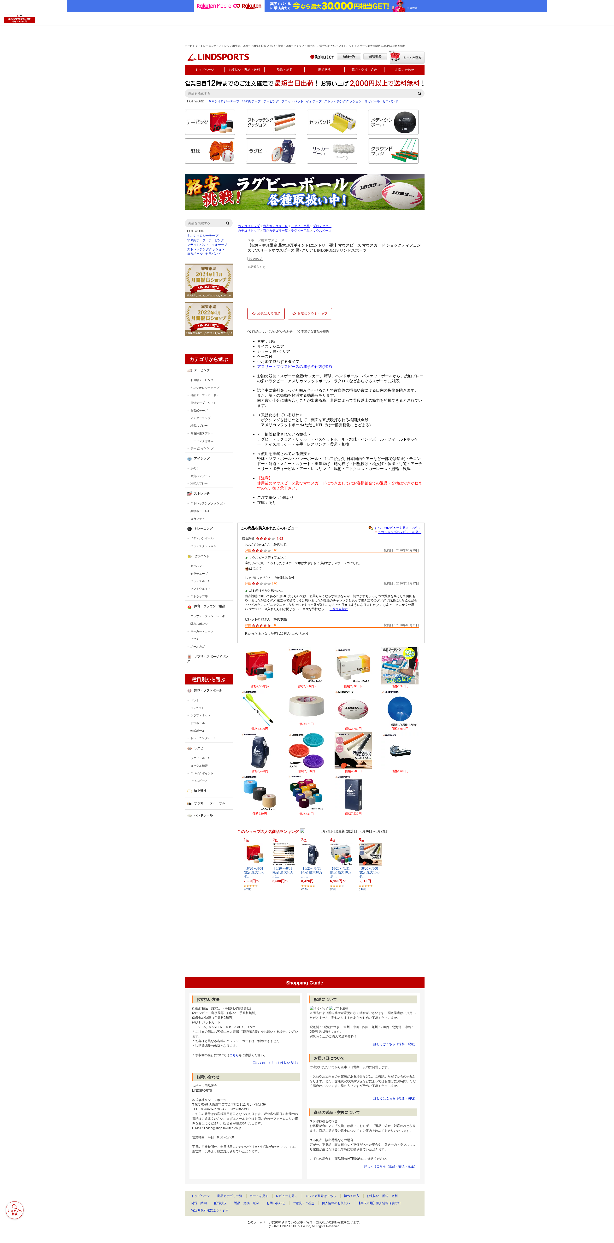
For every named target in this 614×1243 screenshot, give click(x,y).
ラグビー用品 (300, 226)
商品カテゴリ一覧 (275, 226)
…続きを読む (339, 609)
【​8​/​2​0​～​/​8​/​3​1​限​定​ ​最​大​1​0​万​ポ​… (254, 872)
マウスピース (322, 230)
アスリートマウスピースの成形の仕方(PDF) (294, 367)
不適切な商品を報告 (315, 331)
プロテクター (322, 226)
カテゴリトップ (249, 226)
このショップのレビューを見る (399, 532)
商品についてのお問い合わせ (272, 331)
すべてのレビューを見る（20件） (397, 528)
